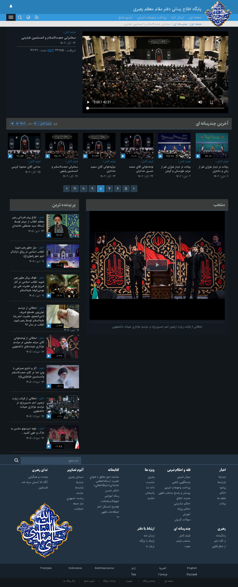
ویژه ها (150, 470)
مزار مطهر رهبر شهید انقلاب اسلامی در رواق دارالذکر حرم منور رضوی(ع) (27, 251)
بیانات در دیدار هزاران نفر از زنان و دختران (213, 169)
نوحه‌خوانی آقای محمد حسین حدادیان (141, 169)
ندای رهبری (40, 470)
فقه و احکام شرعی (178, 470)
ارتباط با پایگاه (109, 581)
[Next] (66, 188)
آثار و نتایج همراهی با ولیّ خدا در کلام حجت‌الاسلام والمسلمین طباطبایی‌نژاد (28, 372)
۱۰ (84, 188)
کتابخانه (113, 470)
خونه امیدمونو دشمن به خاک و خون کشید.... (27, 430)
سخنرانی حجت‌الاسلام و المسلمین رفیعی (65, 169)
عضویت (129, 581)
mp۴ (50, 50)
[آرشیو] (101, 517)
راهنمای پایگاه (149, 581)
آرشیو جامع (125, 17)
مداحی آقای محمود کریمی (25, 167)
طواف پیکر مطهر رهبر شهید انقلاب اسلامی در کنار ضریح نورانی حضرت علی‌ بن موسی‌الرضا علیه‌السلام (28, 284)
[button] (11, 17)
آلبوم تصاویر (75, 470)
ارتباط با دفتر (146, 528)
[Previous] (134, 188)
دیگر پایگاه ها (69, 581)
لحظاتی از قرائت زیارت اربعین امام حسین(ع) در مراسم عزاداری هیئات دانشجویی (28, 404)
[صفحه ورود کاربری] (11, 6)
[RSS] (37, 17)
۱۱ (75, 188)
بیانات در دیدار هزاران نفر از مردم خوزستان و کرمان (176, 169)
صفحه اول (195, 17)
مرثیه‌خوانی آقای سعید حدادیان (103, 169)
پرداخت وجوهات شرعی (152, 17)
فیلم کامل (70, 32)
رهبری (222, 528)
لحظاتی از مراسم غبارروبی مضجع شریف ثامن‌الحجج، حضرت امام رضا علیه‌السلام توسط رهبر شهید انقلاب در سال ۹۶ (28, 316)
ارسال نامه (177, 17)
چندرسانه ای (180, 24)
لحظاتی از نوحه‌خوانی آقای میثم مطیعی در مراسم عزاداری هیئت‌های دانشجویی (28, 342)
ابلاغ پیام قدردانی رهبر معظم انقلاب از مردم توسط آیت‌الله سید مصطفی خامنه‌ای (28, 221)
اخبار (41, 217)
